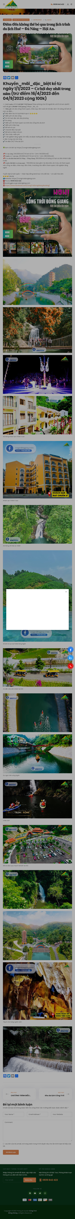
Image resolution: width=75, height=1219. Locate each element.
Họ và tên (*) (11, 598)
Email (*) (9, 604)
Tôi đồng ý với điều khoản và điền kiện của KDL (20, 618)
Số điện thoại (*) (12, 611)
